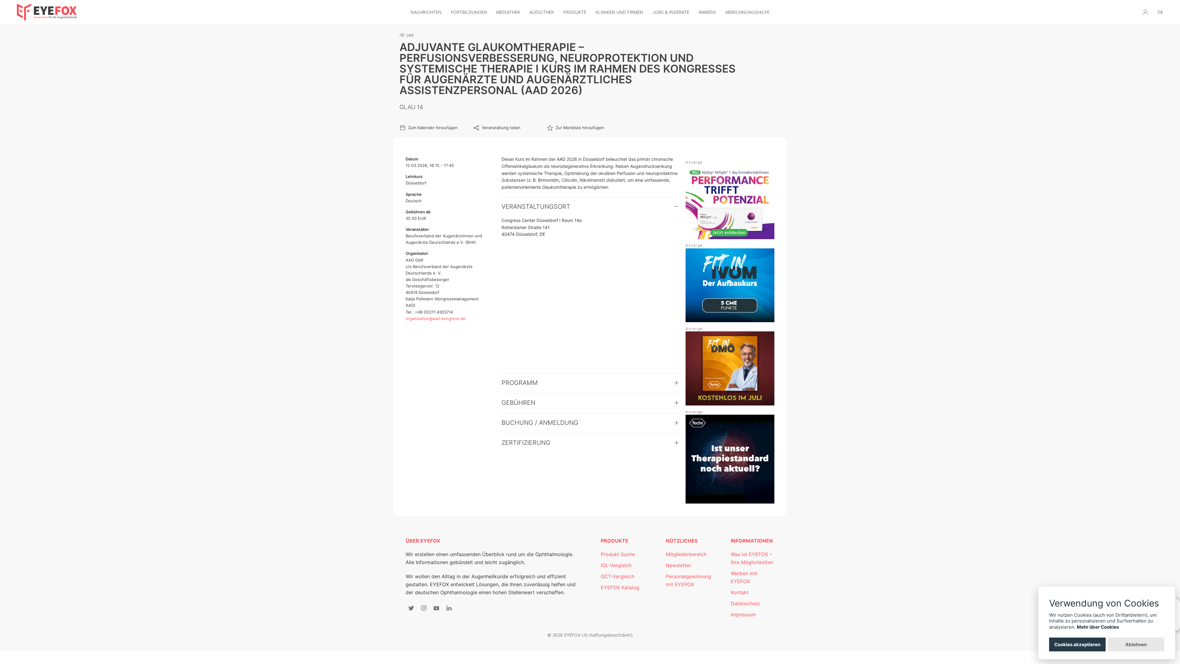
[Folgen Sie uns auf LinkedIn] (448, 608)
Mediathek (508, 12)
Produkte (574, 12)
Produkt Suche (618, 554)
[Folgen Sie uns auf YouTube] (436, 608)
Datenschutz (745, 603)
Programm (520, 382)
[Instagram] (423, 608)
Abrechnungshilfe (747, 12)
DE (1160, 12)
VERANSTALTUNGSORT (536, 206)
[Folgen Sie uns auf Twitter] (411, 608)
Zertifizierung (526, 442)
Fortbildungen (469, 12)
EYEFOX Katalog (620, 587)
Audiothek (541, 12)
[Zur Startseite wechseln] (46, 12)
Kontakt (740, 592)
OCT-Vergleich (617, 576)
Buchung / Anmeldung (540, 422)
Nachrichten (426, 12)
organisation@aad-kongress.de (436, 318)
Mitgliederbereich (686, 554)
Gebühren (518, 402)
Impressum (743, 614)
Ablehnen (1136, 644)
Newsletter (678, 565)
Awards (707, 12)
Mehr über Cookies (1098, 627)
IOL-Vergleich (616, 565)
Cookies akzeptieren (1077, 644)
